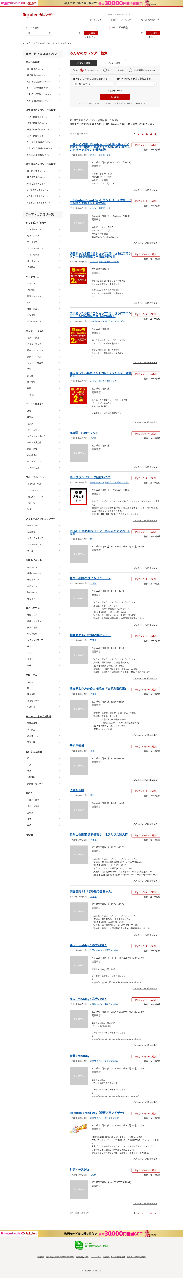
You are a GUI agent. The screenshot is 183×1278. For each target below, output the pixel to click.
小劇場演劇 (32, 455)
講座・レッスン (34, 621)
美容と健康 (32, 627)
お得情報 (31, 315)
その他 (29, 834)
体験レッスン (33, 614)
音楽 (29, 369)
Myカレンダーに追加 (146, 144)
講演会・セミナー (35, 783)
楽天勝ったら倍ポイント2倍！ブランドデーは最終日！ (101, 374)
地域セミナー (33, 700)
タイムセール (33, 254)
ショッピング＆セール (37, 222)
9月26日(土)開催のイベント (39, 154)
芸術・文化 (32, 429)
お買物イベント (34, 229)
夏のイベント (33, 585)
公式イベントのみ (116, 70)
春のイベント (33, 579)
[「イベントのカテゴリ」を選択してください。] (68, 33)
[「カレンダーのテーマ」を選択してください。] (128, 33)
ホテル (30, 550)
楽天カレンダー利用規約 (136, 1256)
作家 (29, 818)
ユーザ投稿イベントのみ (144, 70)
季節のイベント (34, 560)
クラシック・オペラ (36, 436)
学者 (29, 825)
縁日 (29, 687)
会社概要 (40, 1256)
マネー (30, 770)
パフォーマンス (34, 343)
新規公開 (31, 742)
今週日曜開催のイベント (38, 123)
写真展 (30, 423)
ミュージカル (33, 467)
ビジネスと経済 (34, 751)
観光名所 (31, 694)
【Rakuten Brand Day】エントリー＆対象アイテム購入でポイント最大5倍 (100, 201)
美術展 (30, 417)
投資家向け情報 (52, 1256)
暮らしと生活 (33, 608)
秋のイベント (33, 592)
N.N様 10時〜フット (84, 433)
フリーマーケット (35, 248)
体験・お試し (33, 308)
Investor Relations (66, 1256)
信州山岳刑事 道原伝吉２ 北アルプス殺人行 (99, 834)
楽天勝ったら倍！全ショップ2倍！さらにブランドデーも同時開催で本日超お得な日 (101, 254)
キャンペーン (32, 276)
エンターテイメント (36, 331)
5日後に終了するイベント (38, 202)
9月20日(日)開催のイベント (39, 148)
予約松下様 (77, 790)
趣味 (29, 665)
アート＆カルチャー (36, 404)
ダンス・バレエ (34, 461)
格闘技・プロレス (35, 496)
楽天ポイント (105, 154)
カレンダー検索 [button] (112, 63)
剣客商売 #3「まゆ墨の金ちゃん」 (92, 891)
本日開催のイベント (36, 69)
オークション (33, 260)
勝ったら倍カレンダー (109, 261)
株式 (29, 764)
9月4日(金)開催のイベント (39, 100)
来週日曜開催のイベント (38, 135)
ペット (30, 652)
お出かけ (31, 531)
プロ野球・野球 (34, 483)
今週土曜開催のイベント (38, 116)
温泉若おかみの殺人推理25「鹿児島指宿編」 (99, 689)
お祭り (30, 681)
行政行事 (31, 706)
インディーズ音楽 (35, 362)
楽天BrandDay (79, 1056)
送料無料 (31, 289)
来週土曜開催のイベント (38, 129)
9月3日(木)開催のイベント (39, 94)
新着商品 (31, 729)
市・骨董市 (32, 242)
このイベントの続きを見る (145, 190)
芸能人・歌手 (33, 799)
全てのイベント (91, 70)
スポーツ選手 (33, 806)
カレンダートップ (30, 43)
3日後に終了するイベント (38, 189)
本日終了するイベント (37, 170)
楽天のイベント (34, 321)
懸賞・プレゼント (35, 296)
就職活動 (31, 777)
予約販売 (31, 267)
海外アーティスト (35, 356)
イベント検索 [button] (83, 63)
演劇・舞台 (32, 448)
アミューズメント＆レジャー (40, 518)
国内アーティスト (35, 350)
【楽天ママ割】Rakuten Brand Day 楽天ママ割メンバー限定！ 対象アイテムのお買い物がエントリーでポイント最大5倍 (100, 147)
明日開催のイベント (36, 75)
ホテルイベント (34, 544)
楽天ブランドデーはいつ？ (117, 482)
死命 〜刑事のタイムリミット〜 (90, 578)
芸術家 (30, 812)
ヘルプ (128, 20)
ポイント (31, 283)
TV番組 (30, 394)
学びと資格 (32, 633)
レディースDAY (79, 1169)
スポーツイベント (35, 477)
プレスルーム (96, 1256)
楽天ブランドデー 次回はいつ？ (90, 477)
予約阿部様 (77, 746)
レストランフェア (35, 538)
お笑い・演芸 (33, 337)
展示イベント (33, 567)
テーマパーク (33, 525)
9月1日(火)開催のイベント (39, 81)
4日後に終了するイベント (38, 196)
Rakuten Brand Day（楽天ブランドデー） (98, 1113)
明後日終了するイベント (38, 183)
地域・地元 (31, 674)
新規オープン (33, 735)
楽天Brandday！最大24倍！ (88, 945)
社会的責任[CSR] (82, 1256)
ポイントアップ (112, 1117)
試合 (29, 509)
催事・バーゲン (34, 235)
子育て (30, 646)
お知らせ (115, 20)
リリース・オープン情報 (38, 716)
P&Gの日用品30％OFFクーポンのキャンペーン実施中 (100, 532)
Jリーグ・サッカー (35, 490)
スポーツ (31, 502)
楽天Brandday (111, 950)
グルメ (30, 659)
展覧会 (30, 410)
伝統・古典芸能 (34, 442)
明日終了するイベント (37, 177)
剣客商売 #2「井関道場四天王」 (90, 635)
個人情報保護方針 (118, 1256)
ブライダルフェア (35, 640)
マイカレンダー (97, 20)
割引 (29, 302)
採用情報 (106, 1256)
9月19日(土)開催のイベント (39, 142)
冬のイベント (33, 598)
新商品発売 (32, 723)
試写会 (30, 375)
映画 (29, 388)
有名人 (29, 793)
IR (28, 758)
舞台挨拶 (31, 381)
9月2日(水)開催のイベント (39, 87)
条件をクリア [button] (116, 90)
